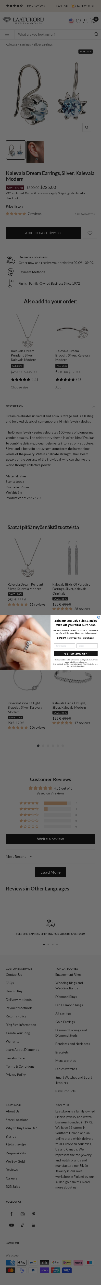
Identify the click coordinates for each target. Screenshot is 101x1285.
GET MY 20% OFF (75, 653)
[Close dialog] (98, 617)
